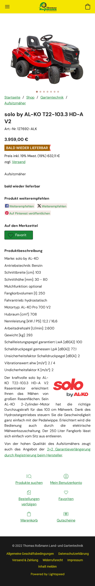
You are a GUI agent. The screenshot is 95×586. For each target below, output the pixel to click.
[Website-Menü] (7, 6)
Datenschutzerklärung (73, 553)
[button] (47, 6)
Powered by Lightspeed (48, 574)
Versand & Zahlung (25, 560)
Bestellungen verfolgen (29, 501)
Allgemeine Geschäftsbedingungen (30, 553)
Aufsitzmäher (15, 103)
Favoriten (66, 498)
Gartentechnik (52, 97)
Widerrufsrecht (53, 560)
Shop (30, 97)
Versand (18, 162)
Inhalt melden (47, 566)
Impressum (75, 560)
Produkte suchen (29, 482)
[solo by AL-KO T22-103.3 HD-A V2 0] (47, 59)
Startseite (12, 97)
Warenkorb (29, 520)
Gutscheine (66, 520)
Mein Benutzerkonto (66, 482)
